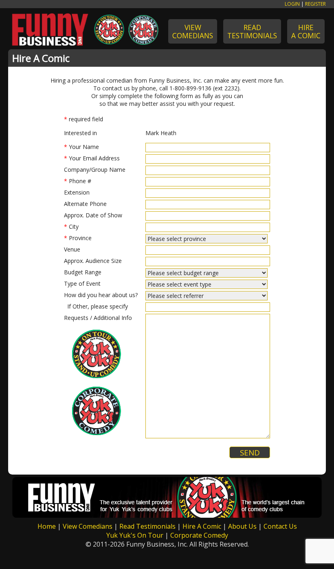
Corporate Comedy (199, 535)
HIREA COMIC (306, 31)
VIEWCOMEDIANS (192, 31)
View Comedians (87, 526)
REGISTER (315, 3)
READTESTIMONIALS (252, 31)
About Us (242, 526)
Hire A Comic (201, 526)
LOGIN (292, 3)
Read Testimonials (147, 526)
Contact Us (280, 526)
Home (46, 526)
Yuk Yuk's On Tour (134, 535)
